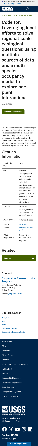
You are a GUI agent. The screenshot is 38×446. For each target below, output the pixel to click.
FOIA (4, 346)
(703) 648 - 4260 (15, 294)
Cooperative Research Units (13, 332)
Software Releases (23, 16)
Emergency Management (11, 392)
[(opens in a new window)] (4, 429)
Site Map (5, 360)
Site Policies (6, 351)
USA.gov (5, 374)
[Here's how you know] (19, 3)
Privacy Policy (7, 355)
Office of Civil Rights (10, 396)
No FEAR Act (7, 369)
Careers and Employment (12, 383)
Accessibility (7, 342)
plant (4, 325)
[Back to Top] (30, 438)
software (6, 16)
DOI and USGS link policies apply (15, 364)
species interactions (10, 328)
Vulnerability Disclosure (11, 378)
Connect (8, 258)
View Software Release (13, 112)
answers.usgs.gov (9, 439)
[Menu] (34, 9)
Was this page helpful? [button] (19, 444)
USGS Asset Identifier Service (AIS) (26, 227)
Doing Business (8, 387)
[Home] (7, 11)
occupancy (6, 317)
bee (3, 321)
